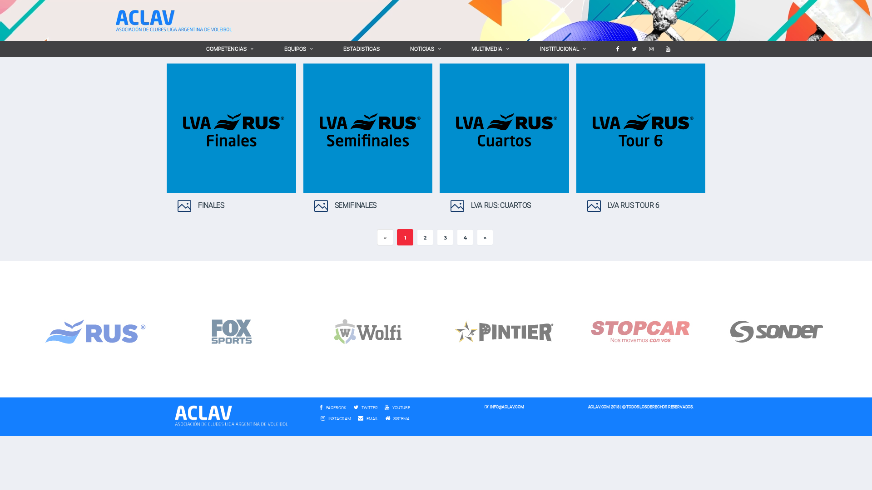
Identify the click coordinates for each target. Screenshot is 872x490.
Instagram (339, 418)
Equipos (295, 49)
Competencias (226, 49)
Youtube (400, 408)
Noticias (422, 49)
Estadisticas (361, 49)
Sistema (403, 418)
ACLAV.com (599, 407)
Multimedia (486, 49)
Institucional (559, 49)
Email (372, 418)
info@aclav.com (507, 407)
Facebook (336, 408)
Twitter (369, 408)
